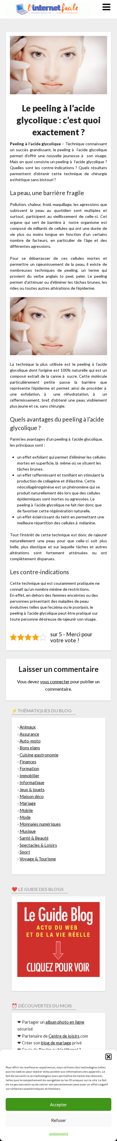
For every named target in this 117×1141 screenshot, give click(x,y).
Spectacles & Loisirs (38, 845)
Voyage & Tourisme (38, 858)
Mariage (28, 803)
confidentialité (58, 1133)
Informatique (32, 782)
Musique (28, 831)
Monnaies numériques (40, 824)
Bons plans (30, 747)
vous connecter (55, 681)
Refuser (58, 1120)
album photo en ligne (64, 1022)
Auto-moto (30, 740)
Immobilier (29, 775)
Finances (28, 761)
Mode (25, 817)
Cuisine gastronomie (39, 754)
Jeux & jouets (32, 789)
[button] (108, 1057)
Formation (29, 768)
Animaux (28, 726)
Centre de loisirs (64, 1035)
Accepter (58, 1104)
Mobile (26, 810)
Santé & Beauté (34, 838)
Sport (25, 851)
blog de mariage (56, 1042)
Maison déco (32, 796)
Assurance (29, 734)
